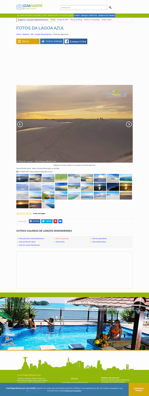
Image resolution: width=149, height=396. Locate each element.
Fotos (53, 20)
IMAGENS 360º (53, 15)
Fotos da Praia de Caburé (27, 242)
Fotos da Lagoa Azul (62, 238)
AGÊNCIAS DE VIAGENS (106, 15)
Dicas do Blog (76, 20)
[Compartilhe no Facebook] (75, 41)
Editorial (74, 379)
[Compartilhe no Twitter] (47, 221)
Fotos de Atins (60, 242)
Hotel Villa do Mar (79, 303)
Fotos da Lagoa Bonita (99, 238)
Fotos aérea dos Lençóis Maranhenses (31, 238)
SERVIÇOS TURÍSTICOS (89, 15)
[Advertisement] (41, 63)
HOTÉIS (77, 15)
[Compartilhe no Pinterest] (55, 221)
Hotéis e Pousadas (92, 20)
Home (18, 34)
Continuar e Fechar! (139, 389)
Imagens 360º (63, 20)
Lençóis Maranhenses (43, 34)
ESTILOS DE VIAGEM (66, 15)
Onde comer (107, 20)
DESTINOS (37, 15)
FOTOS (44, 15)
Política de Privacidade (72, 391)
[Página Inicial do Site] (18, 16)
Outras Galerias (54, 41)
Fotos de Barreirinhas (99, 242)
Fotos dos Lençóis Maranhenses (29, 245)
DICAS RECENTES (26, 15)
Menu (25, 41)
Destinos (26, 34)
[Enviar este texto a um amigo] (60, 221)
